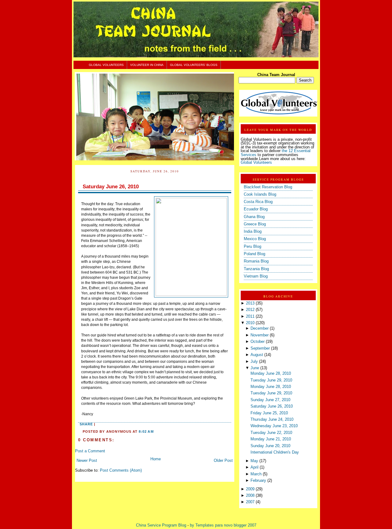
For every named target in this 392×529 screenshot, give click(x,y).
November (260, 335)
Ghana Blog (254, 217)
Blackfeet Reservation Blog (268, 187)
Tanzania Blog (256, 269)
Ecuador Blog (256, 209)
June (255, 368)
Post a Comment (90, 451)
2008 (250, 495)
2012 (250, 310)
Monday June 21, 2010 (271, 439)
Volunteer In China (147, 65)
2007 (250, 502)
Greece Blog (255, 224)
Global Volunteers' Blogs (193, 65)
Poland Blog (254, 254)
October (258, 341)
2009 (250, 489)
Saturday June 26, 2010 (111, 187)
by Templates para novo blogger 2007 (223, 525)
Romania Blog (256, 261)
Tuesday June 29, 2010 (271, 380)
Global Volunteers (106, 65)
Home (155, 459)
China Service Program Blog (161, 525)
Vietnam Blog (256, 276)
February (258, 480)
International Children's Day (275, 452)
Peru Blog (252, 246)
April (254, 467)
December (260, 328)
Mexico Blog (255, 239)
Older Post (223, 460)
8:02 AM (146, 431)
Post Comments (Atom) (121, 470)
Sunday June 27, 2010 (270, 400)
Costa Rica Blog (258, 202)
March (256, 474)
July (254, 361)
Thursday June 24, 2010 (272, 419)
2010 (250, 323)
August (257, 355)
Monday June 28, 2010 (271, 373)
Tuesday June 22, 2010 (271, 433)
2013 (250, 303)
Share (86, 424)
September (260, 348)
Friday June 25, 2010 (269, 413)
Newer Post (87, 460)
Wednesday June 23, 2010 (274, 426)
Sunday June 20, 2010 (270, 446)
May (254, 461)
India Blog (253, 231)
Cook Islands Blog (260, 194)
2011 (250, 316)
